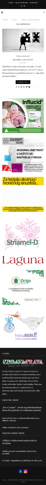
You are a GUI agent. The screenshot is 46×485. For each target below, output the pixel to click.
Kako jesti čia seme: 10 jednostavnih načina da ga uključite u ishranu (20, 419)
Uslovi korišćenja (21, 2)
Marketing (34, 2)
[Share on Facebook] (16, 87)
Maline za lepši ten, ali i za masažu (15, 427)
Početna (5, 20)
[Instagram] (24, 6)
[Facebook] (21, 6)
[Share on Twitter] (19, 87)
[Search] (44, 12)
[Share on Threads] (24, 87)
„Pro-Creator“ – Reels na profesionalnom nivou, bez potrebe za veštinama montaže (22, 409)
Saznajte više (22, 82)
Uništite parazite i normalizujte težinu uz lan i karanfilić (19, 452)
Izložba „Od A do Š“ (23, 59)
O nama (10, 2)
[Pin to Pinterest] (21, 87)
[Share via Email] (29, 87)
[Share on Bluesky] (26, 87)
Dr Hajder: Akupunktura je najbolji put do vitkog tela (22, 460)
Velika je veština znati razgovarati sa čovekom (19, 442)
